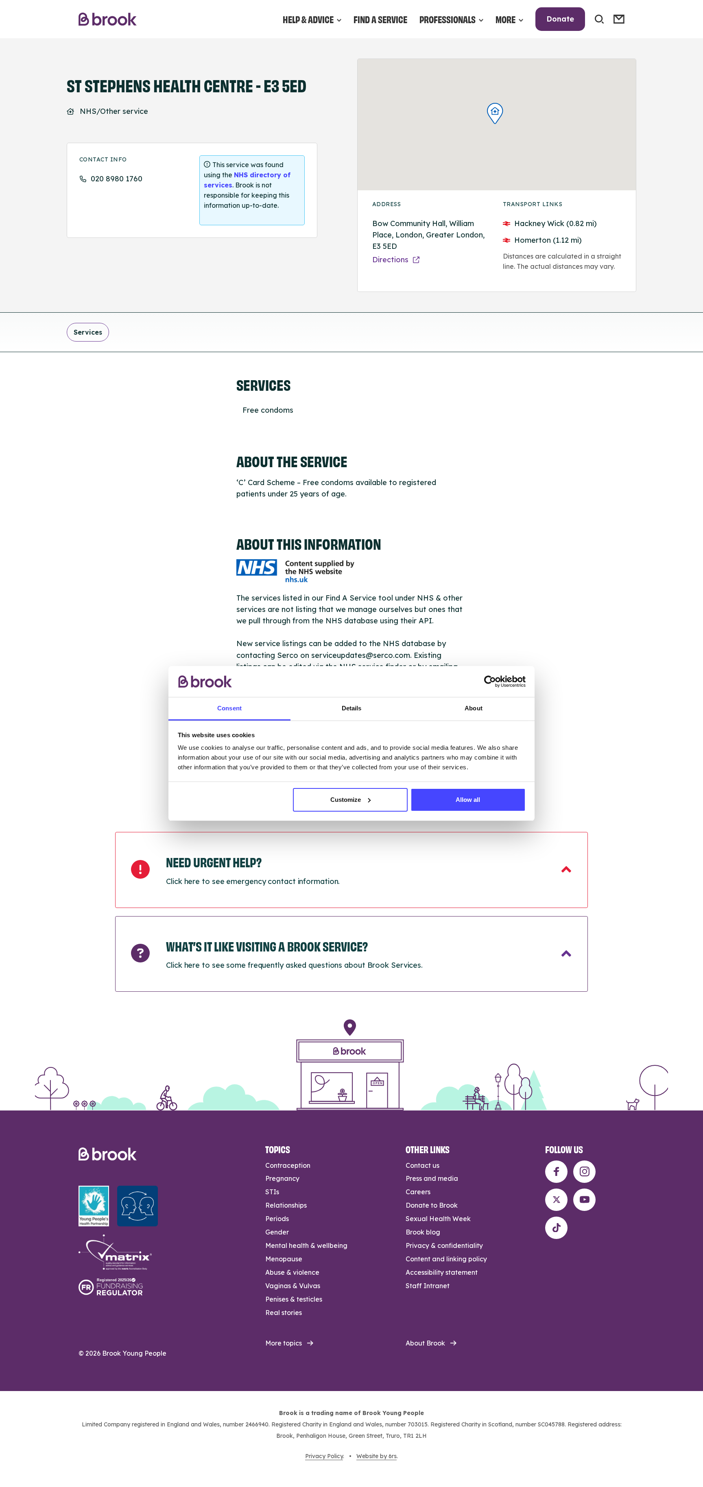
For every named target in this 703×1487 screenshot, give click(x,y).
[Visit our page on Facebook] (556, 1171)
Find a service (380, 19)
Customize (345, 799)
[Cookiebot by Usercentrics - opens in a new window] (490, 681)
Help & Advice (308, 19)
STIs (272, 1192)
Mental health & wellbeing (306, 1245)
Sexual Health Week (438, 1219)
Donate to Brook (432, 1205)
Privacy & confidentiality (444, 1245)
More (505, 19)
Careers (418, 1192)
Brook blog (423, 1232)
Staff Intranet (428, 1286)
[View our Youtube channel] (584, 1200)
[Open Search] (599, 19)
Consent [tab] (229, 708)
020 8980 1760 (116, 178)
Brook (108, 19)
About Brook (425, 1343)
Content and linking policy (446, 1259)
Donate (560, 19)
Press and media (432, 1178)
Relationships (286, 1205)
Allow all (468, 799)
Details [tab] (352, 708)
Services (88, 332)
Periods (277, 1219)
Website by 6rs (376, 1456)
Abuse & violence (292, 1272)
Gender (277, 1232)
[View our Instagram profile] (584, 1171)
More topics (283, 1343)
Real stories (283, 1312)
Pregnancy (282, 1178)
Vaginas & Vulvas (292, 1286)
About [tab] (473, 708)
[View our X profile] (556, 1200)
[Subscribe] (618, 19)
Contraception (287, 1165)
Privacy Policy (324, 1456)
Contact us (422, 1165)
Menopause (283, 1259)
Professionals (447, 19)
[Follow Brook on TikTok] (556, 1228)
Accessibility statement (442, 1272)
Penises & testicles (293, 1299)
